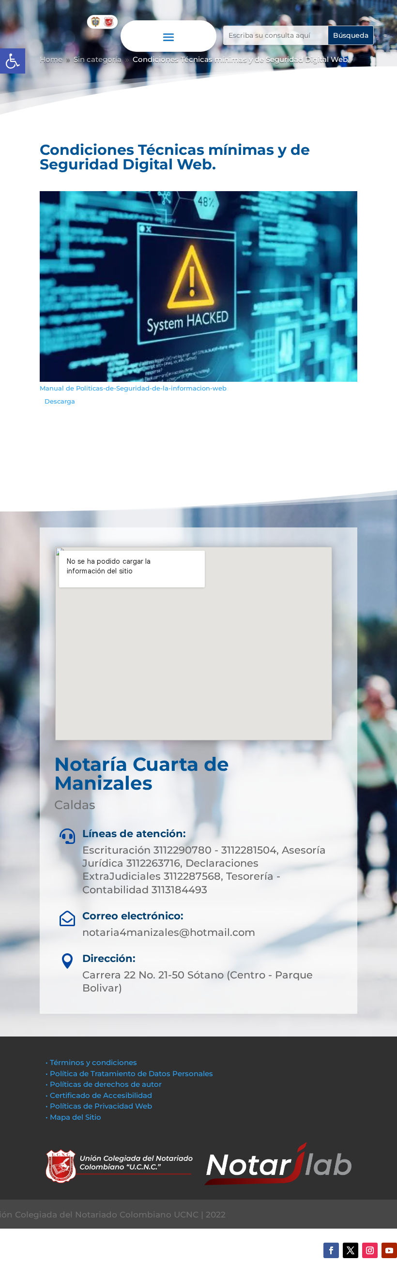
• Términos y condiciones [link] (91, 1062)
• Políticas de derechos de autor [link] (104, 1084)
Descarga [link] (60, 401)
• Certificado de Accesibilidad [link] (99, 1095)
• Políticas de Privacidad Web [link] (99, 1106)
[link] (12, 61)
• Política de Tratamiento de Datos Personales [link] (129, 1073)
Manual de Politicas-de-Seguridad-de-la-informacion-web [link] (133, 388)
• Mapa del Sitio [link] (74, 1117)
